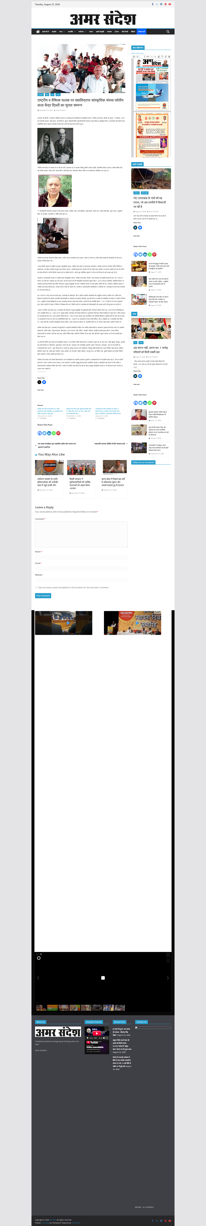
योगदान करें (141, 31)
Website (38, 575)
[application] (97, 1033)
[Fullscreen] (107, 1038)
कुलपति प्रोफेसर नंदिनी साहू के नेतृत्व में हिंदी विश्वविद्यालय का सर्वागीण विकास (158, 414)
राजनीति (70, 31)
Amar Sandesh (60, 110)
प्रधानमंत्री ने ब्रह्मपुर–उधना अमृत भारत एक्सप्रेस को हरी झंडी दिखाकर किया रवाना (158, 447)
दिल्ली (47, 94)
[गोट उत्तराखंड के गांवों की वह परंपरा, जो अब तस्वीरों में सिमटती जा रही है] (151, 178)
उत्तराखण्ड (40, 94)
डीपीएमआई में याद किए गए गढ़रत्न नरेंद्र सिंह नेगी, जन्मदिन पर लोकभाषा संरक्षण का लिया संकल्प (158, 299)
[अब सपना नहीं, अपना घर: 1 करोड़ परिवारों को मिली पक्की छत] (151, 328)
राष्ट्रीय (54, 31)
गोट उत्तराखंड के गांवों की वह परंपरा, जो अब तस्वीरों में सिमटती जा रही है (149, 202)
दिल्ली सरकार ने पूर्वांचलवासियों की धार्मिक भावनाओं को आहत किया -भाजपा (80, 483)
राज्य (60, 31)
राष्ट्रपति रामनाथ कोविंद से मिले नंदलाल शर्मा (110, 443)
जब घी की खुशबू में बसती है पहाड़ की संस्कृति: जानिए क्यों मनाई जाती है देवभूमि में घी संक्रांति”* (159, 266)
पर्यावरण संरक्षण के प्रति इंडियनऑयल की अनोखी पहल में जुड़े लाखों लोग (47, 482)
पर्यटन (91, 31)
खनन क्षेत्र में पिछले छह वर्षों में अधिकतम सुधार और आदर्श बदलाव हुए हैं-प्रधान (113, 482)
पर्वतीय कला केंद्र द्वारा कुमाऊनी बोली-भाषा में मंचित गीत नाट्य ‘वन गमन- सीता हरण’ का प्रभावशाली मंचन (78, 411)
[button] (63, 31)
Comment (40, 519)
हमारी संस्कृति (100, 31)
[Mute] (104, 1038)
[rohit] (58, 1028)
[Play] (88, 1038)
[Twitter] (44, 431)
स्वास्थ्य (109, 31)
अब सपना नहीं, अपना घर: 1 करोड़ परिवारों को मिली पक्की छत (150, 350)
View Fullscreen (137, 53)
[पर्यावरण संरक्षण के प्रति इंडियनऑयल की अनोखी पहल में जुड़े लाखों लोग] (49, 461)
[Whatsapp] (54, 431)
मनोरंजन (81, 31)
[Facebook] (40, 431)
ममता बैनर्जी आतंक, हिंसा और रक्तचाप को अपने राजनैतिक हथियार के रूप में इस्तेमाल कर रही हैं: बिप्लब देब (159, 431)
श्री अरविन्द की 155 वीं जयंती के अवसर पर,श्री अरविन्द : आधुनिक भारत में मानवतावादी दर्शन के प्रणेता (158, 283)
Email (38, 563)
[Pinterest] (58, 431)
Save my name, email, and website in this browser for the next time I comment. (73, 587)
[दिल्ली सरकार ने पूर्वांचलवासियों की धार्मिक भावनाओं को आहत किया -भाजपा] (81, 461)
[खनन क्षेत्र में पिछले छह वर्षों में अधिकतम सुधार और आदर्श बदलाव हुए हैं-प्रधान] (113, 461)
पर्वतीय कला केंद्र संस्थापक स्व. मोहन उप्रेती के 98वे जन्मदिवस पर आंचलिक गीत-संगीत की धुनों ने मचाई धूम (50, 411)
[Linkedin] (49, 431)
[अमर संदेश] (38, 32)
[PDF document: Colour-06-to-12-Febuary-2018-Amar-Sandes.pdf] (151, 106)
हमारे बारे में (45, 31)
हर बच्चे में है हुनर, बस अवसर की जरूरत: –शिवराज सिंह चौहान (121, 1032)
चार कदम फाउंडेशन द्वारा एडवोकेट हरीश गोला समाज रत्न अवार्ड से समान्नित (57, 445)
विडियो (133, 31)
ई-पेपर (117, 31)
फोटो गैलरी (125, 31)
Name (38, 551)
